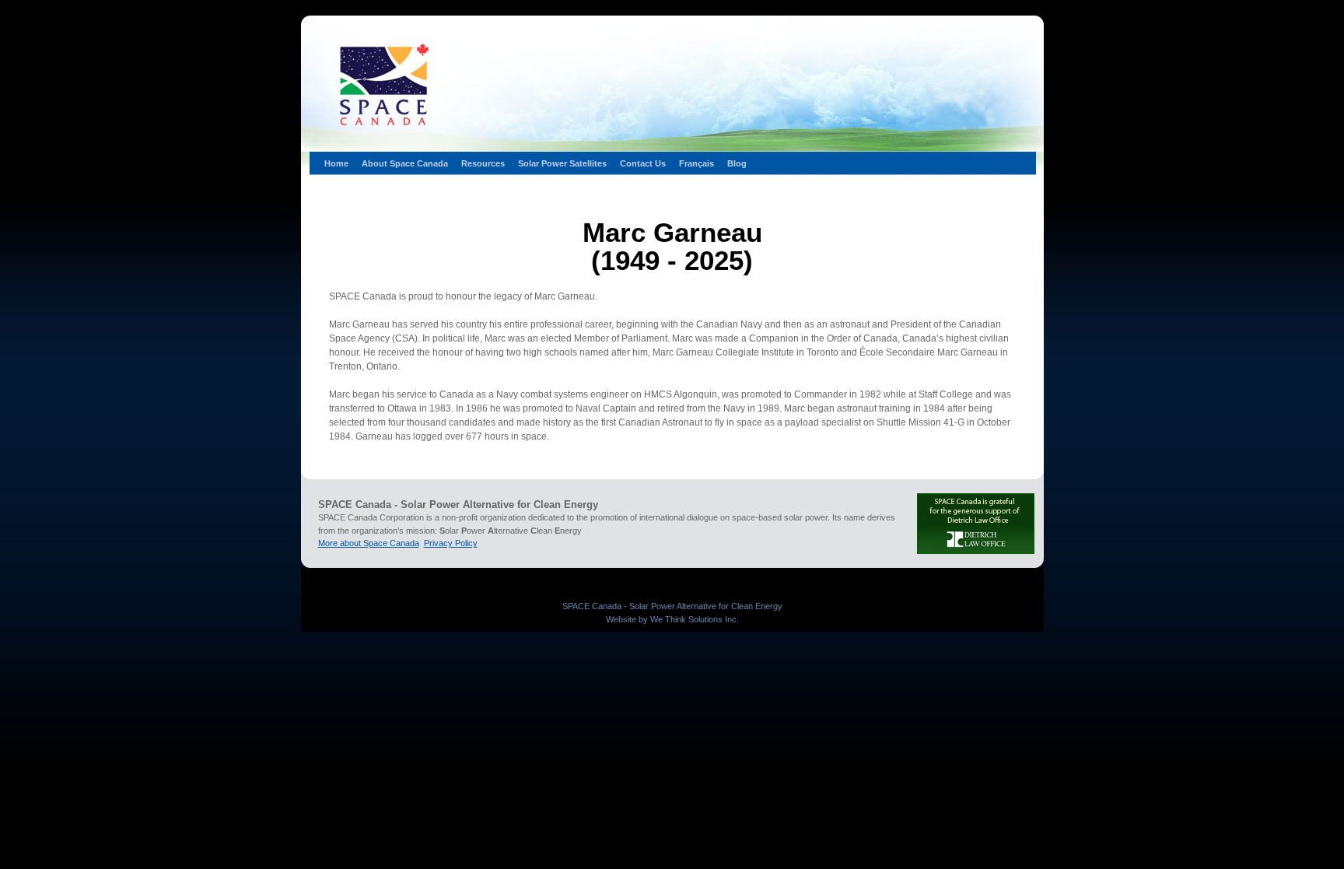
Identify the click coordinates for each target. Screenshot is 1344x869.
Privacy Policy (451, 543)
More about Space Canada (368, 543)
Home (336, 163)
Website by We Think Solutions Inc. (672, 619)
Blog (737, 163)
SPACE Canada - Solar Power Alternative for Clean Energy (672, 606)
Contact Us (643, 163)
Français (696, 163)
